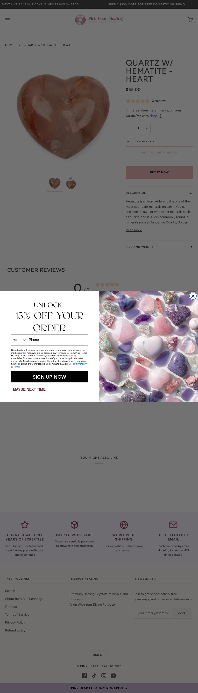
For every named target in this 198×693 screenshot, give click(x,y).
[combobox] (19, 339)
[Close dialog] (193, 296)
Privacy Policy (79, 363)
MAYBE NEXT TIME (29, 389)
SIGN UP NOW (49, 377)
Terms (16, 366)
